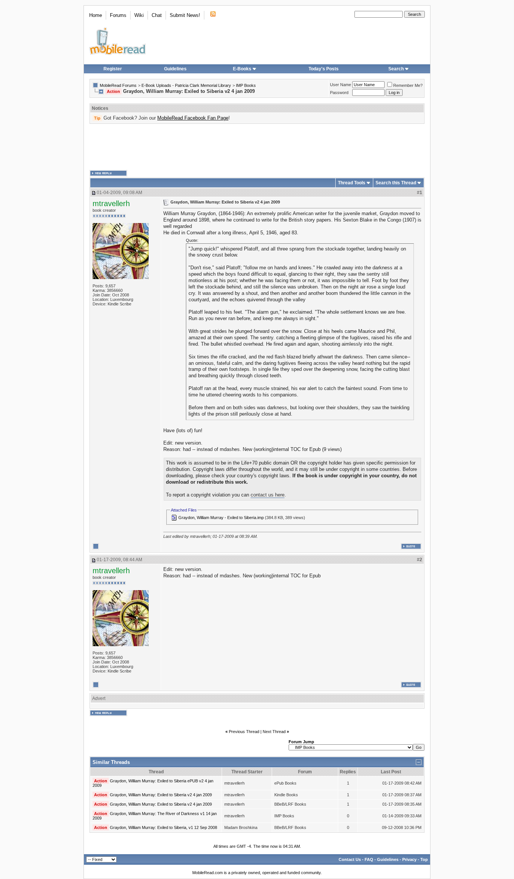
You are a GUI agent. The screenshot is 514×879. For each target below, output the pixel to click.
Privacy (409, 859)
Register (112, 68)
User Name (340, 84)
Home (95, 15)
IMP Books (246, 85)
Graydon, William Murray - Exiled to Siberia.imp (221, 517)
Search (396, 68)
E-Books (242, 68)
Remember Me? (408, 85)
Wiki (139, 15)
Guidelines (175, 68)
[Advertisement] (257, 147)
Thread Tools (351, 182)
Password (339, 92)
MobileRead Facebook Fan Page (192, 118)
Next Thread (274, 731)
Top (424, 859)
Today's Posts (324, 68)
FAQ (369, 859)
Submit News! (185, 15)
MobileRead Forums (118, 85)
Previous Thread (244, 731)
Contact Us (350, 859)
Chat (157, 15)
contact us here (267, 495)
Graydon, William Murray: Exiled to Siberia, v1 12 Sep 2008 (163, 827)
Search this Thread (396, 182)
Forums (118, 15)
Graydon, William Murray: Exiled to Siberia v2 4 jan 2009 (161, 794)
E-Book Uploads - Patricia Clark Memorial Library (186, 85)
